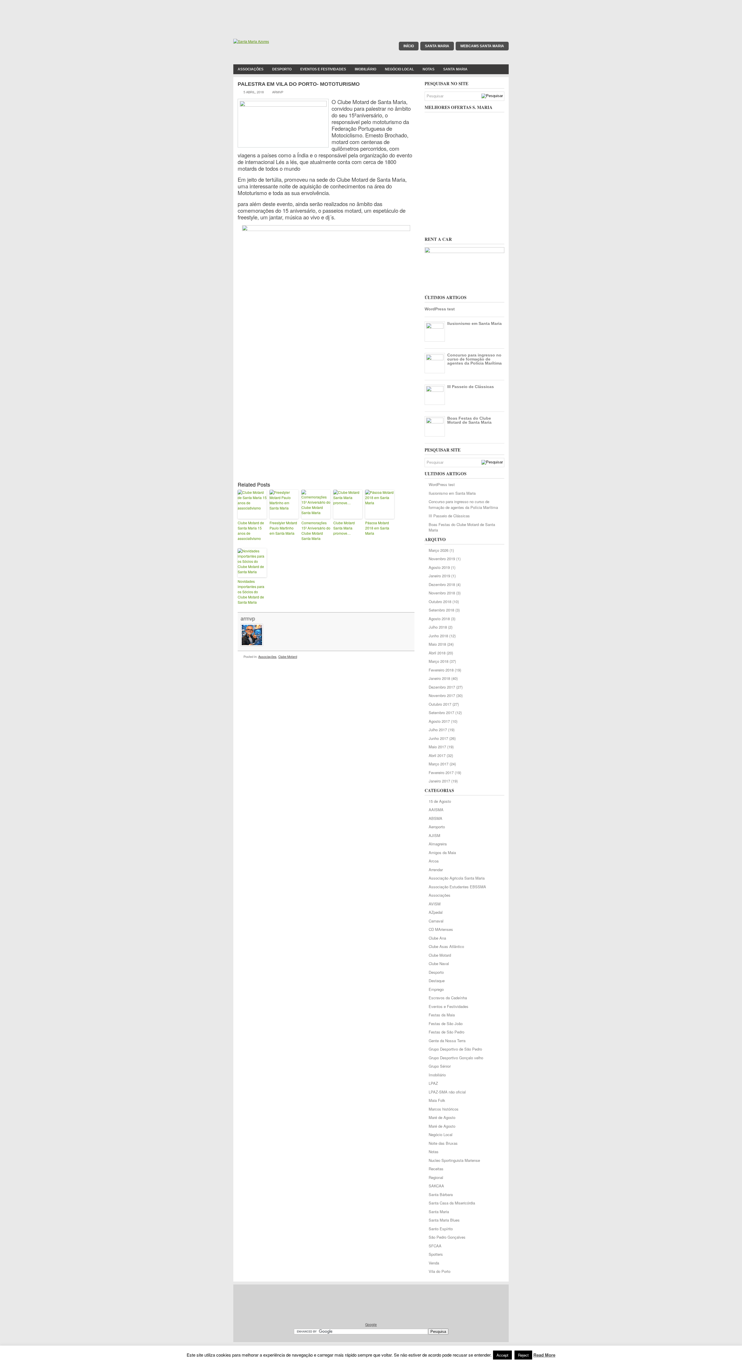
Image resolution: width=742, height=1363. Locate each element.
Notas (428, 69)
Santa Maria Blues (444, 1220)
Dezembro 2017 (442, 687)
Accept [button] (502, 1355)
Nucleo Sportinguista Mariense (454, 1160)
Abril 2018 (437, 653)
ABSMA (435, 818)
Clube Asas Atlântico (446, 946)
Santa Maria (437, 46)
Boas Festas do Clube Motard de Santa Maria (469, 420)
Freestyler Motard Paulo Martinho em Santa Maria (283, 528)
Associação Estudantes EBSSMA (457, 886)
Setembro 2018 (441, 610)
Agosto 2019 (439, 567)
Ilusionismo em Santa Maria (474, 323)
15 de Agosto (440, 801)
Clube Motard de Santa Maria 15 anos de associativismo (251, 530)
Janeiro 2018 (439, 678)
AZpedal (436, 912)
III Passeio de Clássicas (470, 386)
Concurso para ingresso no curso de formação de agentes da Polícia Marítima (474, 359)
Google (371, 1324)
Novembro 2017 (442, 695)
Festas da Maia (442, 1015)
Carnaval (436, 921)
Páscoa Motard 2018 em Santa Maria (377, 528)
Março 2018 (438, 661)
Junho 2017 (438, 738)
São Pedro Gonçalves (447, 1237)
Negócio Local (399, 69)
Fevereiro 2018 (441, 670)
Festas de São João (446, 1023)
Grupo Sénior (440, 1066)
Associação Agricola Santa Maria (457, 878)
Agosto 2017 (439, 721)
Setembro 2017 (441, 712)
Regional (436, 1177)
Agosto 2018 (439, 618)
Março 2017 (438, 764)
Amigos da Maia (442, 852)
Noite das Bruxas (443, 1143)
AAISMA (436, 809)
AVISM (435, 904)
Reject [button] (523, 1355)
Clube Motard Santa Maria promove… (344, 528)
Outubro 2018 (440, 601)
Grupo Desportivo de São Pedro (455, 1049)
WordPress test (440, 309)
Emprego (436, 989)
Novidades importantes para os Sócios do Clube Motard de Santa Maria (251, 592)
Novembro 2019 (442, 558)
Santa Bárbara (441, 1194)
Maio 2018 (437, 644)
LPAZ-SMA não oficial (447, 1092)
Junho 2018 (438, 635)
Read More (544, 1355)
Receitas (436, 1168)
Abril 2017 (437, 755)
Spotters (436, 1254)
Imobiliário (365, 69)
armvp (248, 618)
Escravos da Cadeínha (448, 997)
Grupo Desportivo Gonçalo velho (456, 1057)
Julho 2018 (438, 627)
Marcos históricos (444, 1109)
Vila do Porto (439, 1271)
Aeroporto (437, 826)
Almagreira (438, 844)
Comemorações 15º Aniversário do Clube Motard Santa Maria (315, 530)
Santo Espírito (441, 1228)
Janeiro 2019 (439, 575)
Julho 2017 (438, 729)
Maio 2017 (437, 746)
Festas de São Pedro (446, 1032)
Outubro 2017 (440, 704)
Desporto (282, 69)
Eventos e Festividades (323, 69)
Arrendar (436, 869)
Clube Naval (439, 963)
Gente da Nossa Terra (447, 1040)
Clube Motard (287, 656)
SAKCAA (436, 1186)
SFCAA (435, 1246)
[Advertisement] (371, 13)
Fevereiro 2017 (441, 772)
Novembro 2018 (442, 593)
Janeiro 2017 (439, 781)
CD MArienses (441, 929)
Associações (250, 69)
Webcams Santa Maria (482, 46)
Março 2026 (438, 550)
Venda (434, 1263)
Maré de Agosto (442, 1117)
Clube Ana (437, 938)
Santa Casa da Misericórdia (452, 1203)
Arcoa (434, 861)
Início (408, 46)
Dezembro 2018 (442, 584)
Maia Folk (437, 1100)
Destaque (437, 980)
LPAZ (433, 1083)
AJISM (434, 835)
